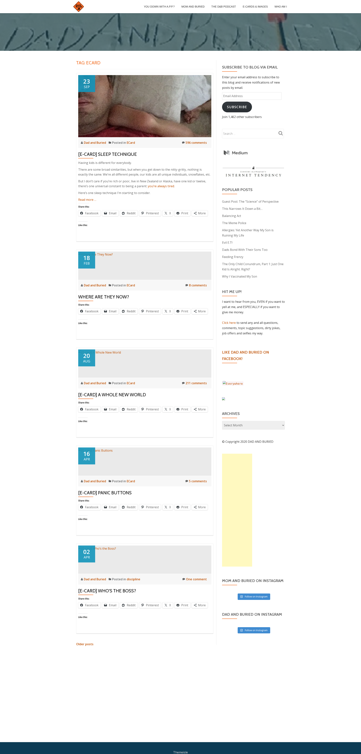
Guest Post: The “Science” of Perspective (250, 201)
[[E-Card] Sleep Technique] (144, 106)
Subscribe (237, 107)
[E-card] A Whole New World (112, 394)
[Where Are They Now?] (95, 254)
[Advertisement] (237, 510)
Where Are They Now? (103, 297)
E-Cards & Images (255, 6)
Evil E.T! (227, 242)
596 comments (196, 143)
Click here (229, 323)
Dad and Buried (95, 143)
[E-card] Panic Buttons (105, 492)
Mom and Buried (193, 6)
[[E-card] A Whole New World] (99, 352)
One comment (196, 579)
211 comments (196, 383)
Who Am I (281, 6)
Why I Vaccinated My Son (239, 276)
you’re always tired (161, 186)
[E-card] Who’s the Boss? (107, 590)
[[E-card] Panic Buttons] (95, 450)
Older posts (84, 644)
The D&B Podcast (223, 6)
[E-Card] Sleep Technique (107, 154)
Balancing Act (231, 216)
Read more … (87, 200)
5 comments (198, 481)
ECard (131, 143)
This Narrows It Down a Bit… (242, 209)
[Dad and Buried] (79, 6)
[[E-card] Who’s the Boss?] (97, 548)
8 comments (198, 285)
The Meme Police (234, 223)
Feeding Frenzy (232, 257)
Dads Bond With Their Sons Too (245, 250)
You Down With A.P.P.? (159, 6)
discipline (133, 579)
